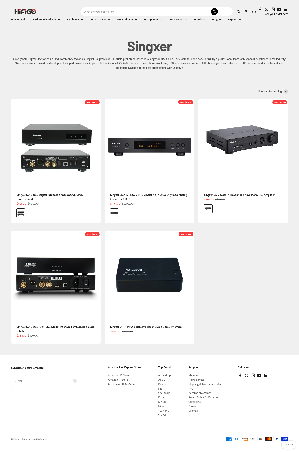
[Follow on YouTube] (279, 9)
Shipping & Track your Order (204, 384)
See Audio (164, 393)
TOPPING (164, 410)
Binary (162, 384)
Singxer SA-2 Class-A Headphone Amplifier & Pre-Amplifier (239, 195)
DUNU (162, 397)
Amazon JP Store (118, 379)
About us (193, 375)
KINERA (162, 401)
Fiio (160, 388)
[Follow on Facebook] (260, 9)
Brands (197, 19)
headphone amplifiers (154, 63)
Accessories (176, 19)
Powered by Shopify (38, 438)
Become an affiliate (199, 393)
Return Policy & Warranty (203, 397)
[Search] (214, 11)
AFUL (161, 379)
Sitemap (193, 410)
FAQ (190, 388)
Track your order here (275, 14)
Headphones (151, 19)
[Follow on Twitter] (266, 9)
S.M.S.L (162, 415)
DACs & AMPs (98, 19)
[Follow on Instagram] (272, 9)
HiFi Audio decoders (129, 63)
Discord (192, 406)
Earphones (73, 19)
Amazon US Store (118, 375)
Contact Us (195, 401)
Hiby (161, 406)
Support (233, 19)
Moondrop (164, 375)
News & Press (196, 379)
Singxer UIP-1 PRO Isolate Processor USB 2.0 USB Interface (146, 326)
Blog (215, 19)
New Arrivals (18, 19)
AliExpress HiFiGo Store (121, 384)
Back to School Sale (44, 19)
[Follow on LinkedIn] (285, 9)
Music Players (125, 19)
